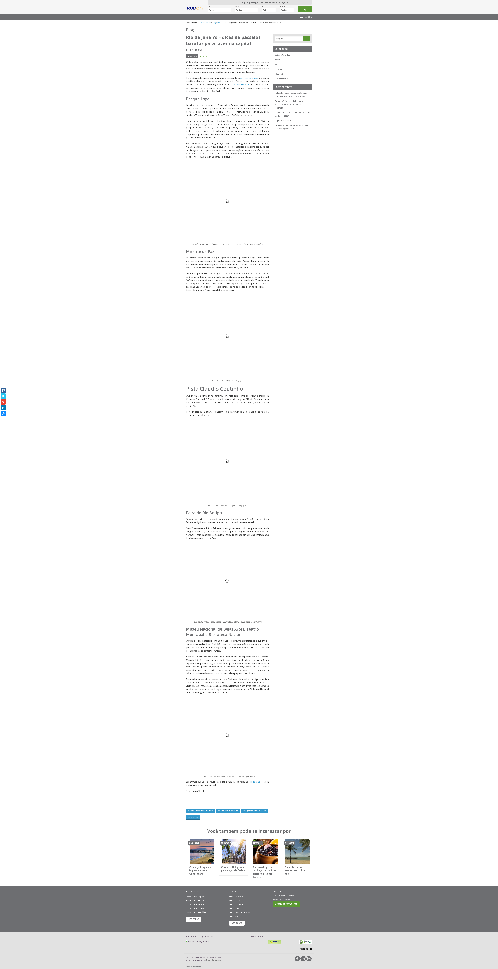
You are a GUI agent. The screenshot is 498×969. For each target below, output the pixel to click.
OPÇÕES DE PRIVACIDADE (286, 904)
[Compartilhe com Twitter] (3, 396)
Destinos (220, 22)
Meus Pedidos (306, 17)
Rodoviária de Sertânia (195, 908)
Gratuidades (278, 892)
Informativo (280, 74)
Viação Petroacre (236, 896)
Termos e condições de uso (283, 895)
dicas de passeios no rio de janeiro (200, 811)
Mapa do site (306, 949)
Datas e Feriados (282, 55)
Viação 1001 (234, 916)
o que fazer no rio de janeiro (228, 811)
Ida (263, 6)
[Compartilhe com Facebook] (3, 390)
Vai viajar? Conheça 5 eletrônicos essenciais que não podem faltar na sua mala (291, 104)
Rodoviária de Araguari (195, 896)
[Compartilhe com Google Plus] (3, 402)
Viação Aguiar (234, 900)
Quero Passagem (213, 960)
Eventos (278, 69)
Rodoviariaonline (195, 10)
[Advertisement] (292, 172)
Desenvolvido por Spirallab (193, 966)
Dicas (277, 64)
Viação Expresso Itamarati (239, 912)
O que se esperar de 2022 (286, 120)
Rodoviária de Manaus (195, 904)
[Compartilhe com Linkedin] (3, 407)
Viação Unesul (235, 908)
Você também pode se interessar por (249, 831)
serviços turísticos (249, 77)
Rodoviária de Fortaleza (195, 900)
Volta (282, 6)
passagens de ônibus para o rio (254, 811)
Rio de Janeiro (256, 781)
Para (237, 6)
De (209, 6)
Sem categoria (281, 79)
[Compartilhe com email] (3, 413)
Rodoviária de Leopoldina (196, 912)
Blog (214, 22)
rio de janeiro (193, 817)
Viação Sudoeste (236, 904)
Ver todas (194, 919)
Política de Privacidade (281, 899)
